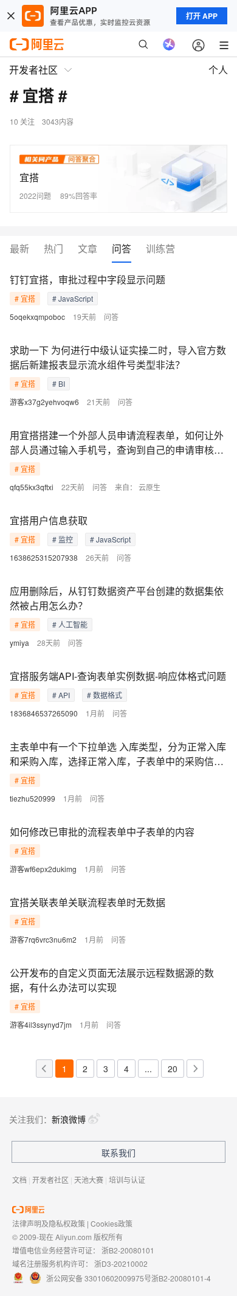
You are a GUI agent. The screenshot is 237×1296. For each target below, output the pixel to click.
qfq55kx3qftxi (31, 487)
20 (172, 1068)
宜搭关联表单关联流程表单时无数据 (87, 902)
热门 (53, 249)
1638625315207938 (44, 557)
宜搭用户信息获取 (49, 520)
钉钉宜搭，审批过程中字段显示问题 (87, 279)
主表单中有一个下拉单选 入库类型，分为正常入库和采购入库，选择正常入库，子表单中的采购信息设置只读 (118, 754)
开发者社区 (50, 1179)
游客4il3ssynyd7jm (41, 1024)
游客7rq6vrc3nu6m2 (43, 939)
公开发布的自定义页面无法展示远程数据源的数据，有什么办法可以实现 (112, 980)
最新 (19, 249)
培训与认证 (127, 1179)
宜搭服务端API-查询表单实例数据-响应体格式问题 (118, 676)
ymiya (19, 642)
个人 (218, 70)
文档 (19, 1179)
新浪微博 (69, 1119)
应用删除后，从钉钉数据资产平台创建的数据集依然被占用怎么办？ (117, 598)
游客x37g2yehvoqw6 (44, 402)
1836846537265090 (44, 713)
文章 (87, 249)
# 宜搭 (25, 298)
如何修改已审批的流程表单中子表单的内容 (102, 832)
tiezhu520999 (32, 798)
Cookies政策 (111, 1223)
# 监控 (62, 539)
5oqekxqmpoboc (37, 316)
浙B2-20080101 (127, 1250)
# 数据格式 (104, 695)
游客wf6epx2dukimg (43, 869)
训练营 (160, 249)
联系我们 (118, 1152)
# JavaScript (72, 298)
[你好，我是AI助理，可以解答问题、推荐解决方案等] (169, 44)
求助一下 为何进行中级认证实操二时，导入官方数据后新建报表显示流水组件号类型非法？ (118, 357)
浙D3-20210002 (121, 1263)
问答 (121, 249)
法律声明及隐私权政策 (48, 1223)
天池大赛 (88, 1179)
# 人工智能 (70, 624)
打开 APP (202, 15)
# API (61, 695)
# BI (58, 383)
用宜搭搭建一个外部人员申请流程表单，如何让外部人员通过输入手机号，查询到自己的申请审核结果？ (117, 442)
